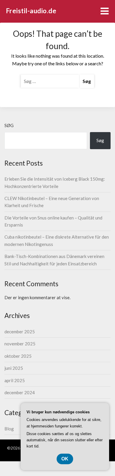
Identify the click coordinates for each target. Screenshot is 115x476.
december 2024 (19, 392)
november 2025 (19, 343)
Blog (9, 428)
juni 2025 (13, 368)
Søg (9, 125)
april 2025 (14, 380)
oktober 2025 (18, 356)
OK (64, 458)
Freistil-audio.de (31, 11)
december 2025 (19, 331)
